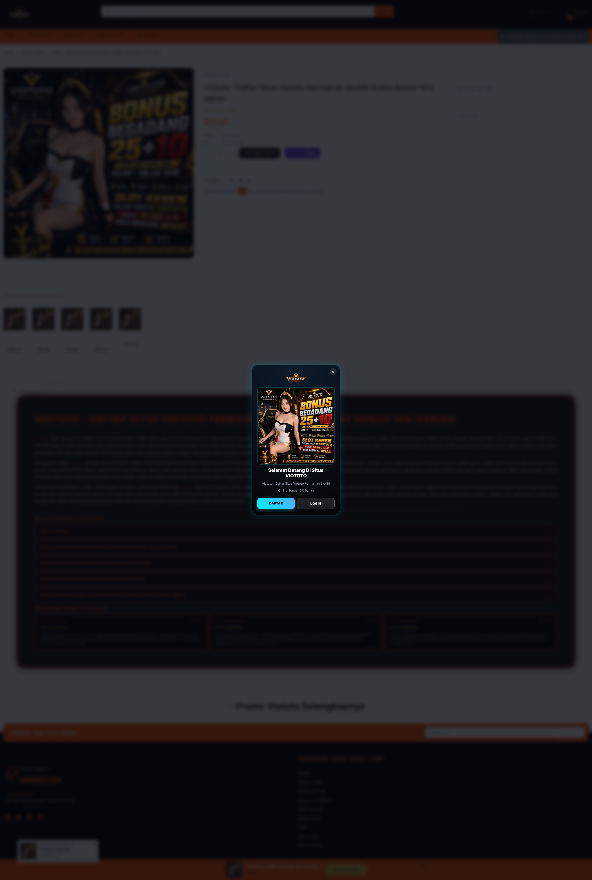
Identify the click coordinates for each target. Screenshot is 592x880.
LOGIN (315, 503)
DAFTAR (276, 503)
